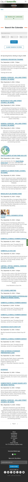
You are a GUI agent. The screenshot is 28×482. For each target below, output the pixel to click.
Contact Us (14, 435)
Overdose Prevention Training (12, 59)
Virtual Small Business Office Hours (12, 216)
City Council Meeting (8, 290)
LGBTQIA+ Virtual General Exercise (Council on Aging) (14, 267)
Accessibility (14, 433)
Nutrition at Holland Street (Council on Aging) (11, 101)
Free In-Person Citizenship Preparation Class (10, 352)
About (14, 432)
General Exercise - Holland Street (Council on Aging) (14, 78)
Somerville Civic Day (8, 251)
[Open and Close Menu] (25, 1)
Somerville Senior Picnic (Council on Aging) (13, 171)
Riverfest (4, 369)
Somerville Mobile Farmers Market (14, 238)
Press (14, 441)
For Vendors (14, 438)
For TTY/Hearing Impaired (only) (14, 444)
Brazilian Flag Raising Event (11, 194)
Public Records (14, 442)
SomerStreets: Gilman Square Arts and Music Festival (14, 384)
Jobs (14, 439)
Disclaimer (14, 436)
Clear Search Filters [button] (14, 47)
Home (2, 9)
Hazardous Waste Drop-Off (11, 327)
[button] (14, 17)
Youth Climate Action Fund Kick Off (14, 155)
